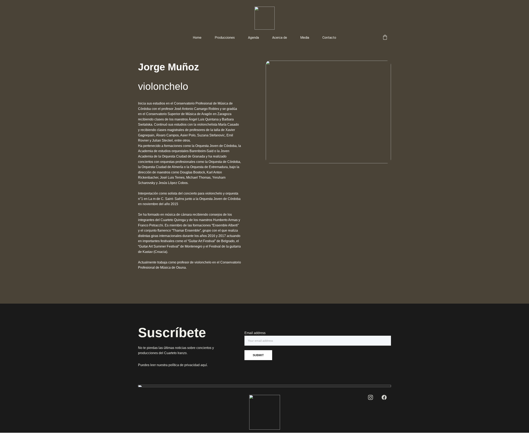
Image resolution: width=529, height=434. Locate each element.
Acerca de (279, 38)
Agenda (253, 38)
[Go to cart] (385, 38)
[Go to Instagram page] (370, 397)
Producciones (225, 38)
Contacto (329, 38)
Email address (255, 333)
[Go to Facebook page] (384, 397)
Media (304, 38)
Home (197, 38)
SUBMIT (258, 355)
